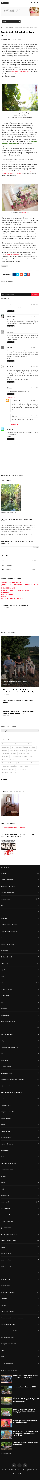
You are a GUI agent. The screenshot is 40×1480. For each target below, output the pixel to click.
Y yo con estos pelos (7, 1363)
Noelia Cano (11, 316)
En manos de (5, 996)
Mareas (9, 348)
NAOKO (3, 596)
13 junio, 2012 (34, 304)
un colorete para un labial (9, 1331)
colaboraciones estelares (9, 766)
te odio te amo (5, 1286)
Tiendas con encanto (7, 1311)
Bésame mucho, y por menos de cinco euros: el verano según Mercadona (25, 1433)
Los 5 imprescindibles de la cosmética (23, 747)
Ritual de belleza (6, 1260)
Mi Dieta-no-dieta (6, 1137)
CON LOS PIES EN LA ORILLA (11, 582)
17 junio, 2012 (34, 429)
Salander (10, 429)
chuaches (21, 763)
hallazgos (4, 1008)
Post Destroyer (5, 1208)
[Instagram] (34, 2)
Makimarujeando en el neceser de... (12, 1092)
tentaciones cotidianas (9, 753)
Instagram (21, 565)
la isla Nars (5, 747)
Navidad (3, 1157)
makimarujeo (5, 1099)
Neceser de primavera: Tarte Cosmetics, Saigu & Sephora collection (24, 1411)
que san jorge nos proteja (9, 1234)
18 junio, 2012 (34, 416)
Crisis (2, 938)
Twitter (21, 561)
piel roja (3, 1176)
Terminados (4, 1299)
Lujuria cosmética (32, 763)
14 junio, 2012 (34, 387)
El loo (2, 976)
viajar (2, 1350)
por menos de (5, 1195)
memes (3, 1124)
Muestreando (5, 1150)
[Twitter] (32, 2)
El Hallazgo (4, 963)
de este (24, 212)
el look (4, 744)
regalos (3, 1247)
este (25, 113)
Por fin (3, 1189)
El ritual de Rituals (6, 989)
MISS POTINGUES (7, 594)
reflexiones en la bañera (8, 1241)
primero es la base (24, 760)
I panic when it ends (8, 769)
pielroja (4, 750)
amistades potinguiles (8, 886)
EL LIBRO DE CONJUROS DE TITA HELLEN (15, 590)
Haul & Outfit (5, 1015)
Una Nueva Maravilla (7, 1337)
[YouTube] (37, 2)
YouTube (21, 569)
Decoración (4, 951)
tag (2, 1273)
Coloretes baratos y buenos (9, 931)
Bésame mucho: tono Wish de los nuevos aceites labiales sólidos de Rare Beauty (26, 1400)
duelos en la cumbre (8, 763)
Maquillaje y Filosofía (7, 1112)
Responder (10, 311)
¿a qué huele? (32, 750)
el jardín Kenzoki (21, 769)
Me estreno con (6, 1118)
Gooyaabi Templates (20, 1474)
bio (2, 905)
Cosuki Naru (11, 367)
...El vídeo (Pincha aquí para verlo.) (13, 828)
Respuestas (11, 397)
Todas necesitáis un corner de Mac (21, 756)
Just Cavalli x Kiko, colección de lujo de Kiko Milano (25, 1421)
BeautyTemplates (21, 1470)
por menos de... (26, 744)
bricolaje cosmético (7, 912)
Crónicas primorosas (7, 944)
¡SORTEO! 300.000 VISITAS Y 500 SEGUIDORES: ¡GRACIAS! (25, 1377)
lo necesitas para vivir (8, 760)
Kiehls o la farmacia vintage (9, 1047)
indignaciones (5, 1041)
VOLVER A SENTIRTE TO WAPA (12, 598)
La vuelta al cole (6, 1066)
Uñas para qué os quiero (17, 750)
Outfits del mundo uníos (8, 1163)
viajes (3, 1357)
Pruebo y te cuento (7, 1221)
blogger (35, 294)
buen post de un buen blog (20, 71)
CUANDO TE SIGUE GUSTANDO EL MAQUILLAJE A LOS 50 (19, 585)
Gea (16, 772)
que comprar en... (6, 1228)
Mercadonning (5, 1131)
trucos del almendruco (8, 1324)
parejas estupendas (7, 1170)
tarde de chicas (5, 1279)
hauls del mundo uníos (8, 1021)
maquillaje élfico (7, 772)
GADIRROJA (5, 592)
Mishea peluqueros (7, 1144)
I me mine (5, 756)
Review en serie (24, 766)
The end (3, 1305)
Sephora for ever (24, 753)
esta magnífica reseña (12, 254)
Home (2, 27)
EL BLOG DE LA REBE (8, 588)
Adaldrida (15, 401)
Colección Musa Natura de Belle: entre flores (25, 1443)
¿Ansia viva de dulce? (7, 880)
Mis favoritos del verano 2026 (24, 1387)
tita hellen (10, 332)
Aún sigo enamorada (7, 893)
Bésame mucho (14, 744)
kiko (2, 1054)
